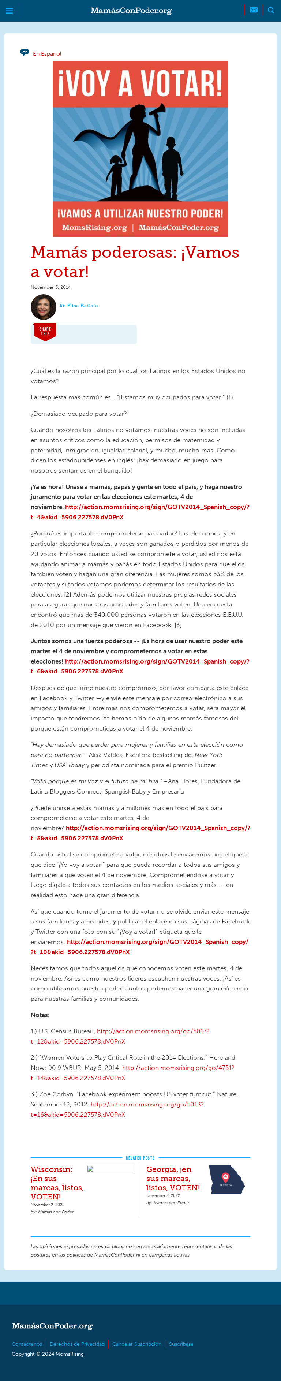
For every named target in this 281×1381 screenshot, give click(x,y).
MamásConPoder (131, 11)
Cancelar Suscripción (136, 1344)
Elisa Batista (82, 306)
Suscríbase (181, 1344)
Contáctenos (27, 1344)
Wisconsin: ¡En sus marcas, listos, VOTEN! (57, 1183)
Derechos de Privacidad (77, 1344)
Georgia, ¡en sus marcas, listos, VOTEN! (173, 1178)
